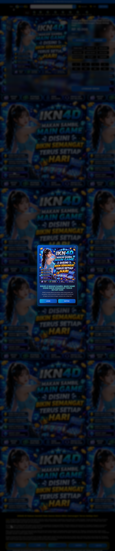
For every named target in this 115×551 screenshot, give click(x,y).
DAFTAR (66, 301)
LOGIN (48, 301)
